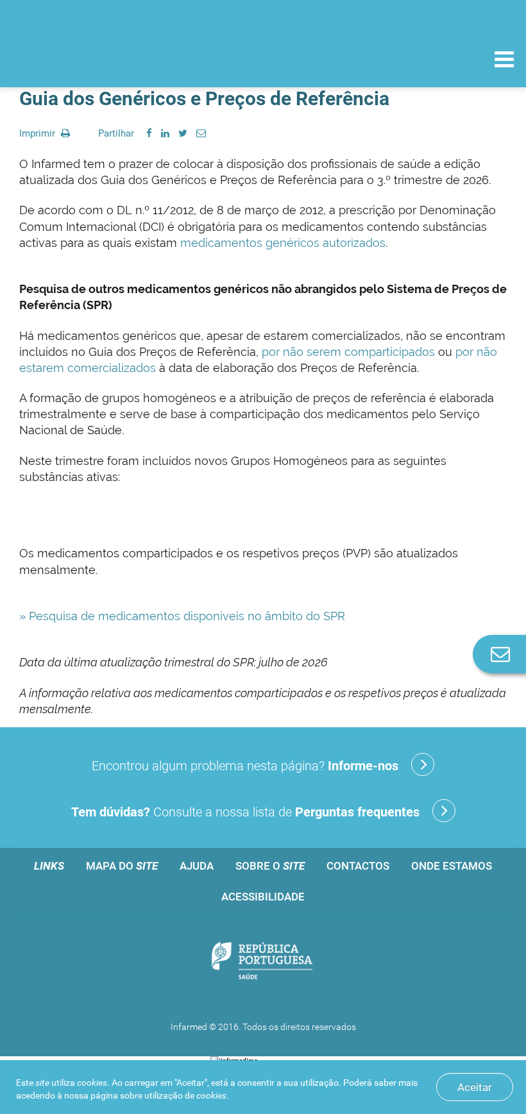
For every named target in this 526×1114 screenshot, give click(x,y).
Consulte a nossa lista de (245, 812)
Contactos (358, 865)
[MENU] (504, 61)
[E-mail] (201, 133)
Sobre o (270, 865)
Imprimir (38, 133)
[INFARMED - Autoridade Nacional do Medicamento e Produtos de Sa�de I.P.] (97, 59)
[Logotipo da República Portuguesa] (263, 962)
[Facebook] (149, 133)
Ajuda (197, 865)
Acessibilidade (263, 896)
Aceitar (474, 1087)
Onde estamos (451, 865)
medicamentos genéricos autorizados (283, 242)
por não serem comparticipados (348, 352)
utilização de (185, 1095)
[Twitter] (183, 133)
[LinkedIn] (165, 133)
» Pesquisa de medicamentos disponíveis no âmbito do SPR (182, 616)
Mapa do (122, 865)
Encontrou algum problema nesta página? (245, 765)
